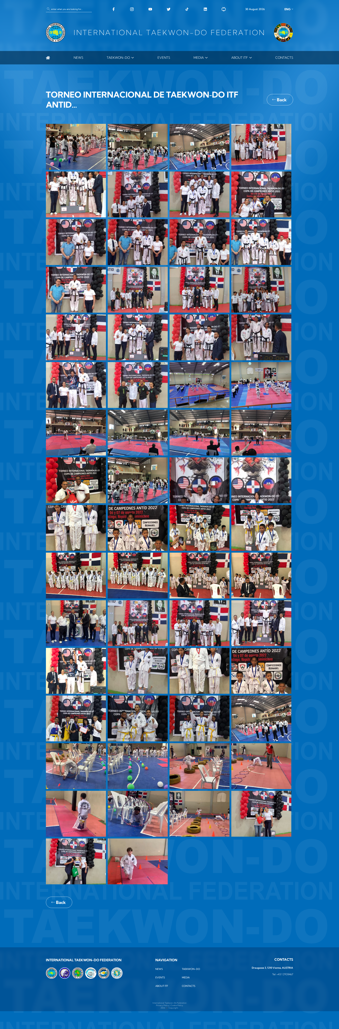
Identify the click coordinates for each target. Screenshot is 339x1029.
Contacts (284, 58)
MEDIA (199, 58)
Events (163, 58)
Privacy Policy (162, 1005)
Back (282, 99)
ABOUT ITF (239, 58)
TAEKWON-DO (118, 58)
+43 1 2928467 (284, 974)
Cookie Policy (177, 1005)
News (78, 58)
